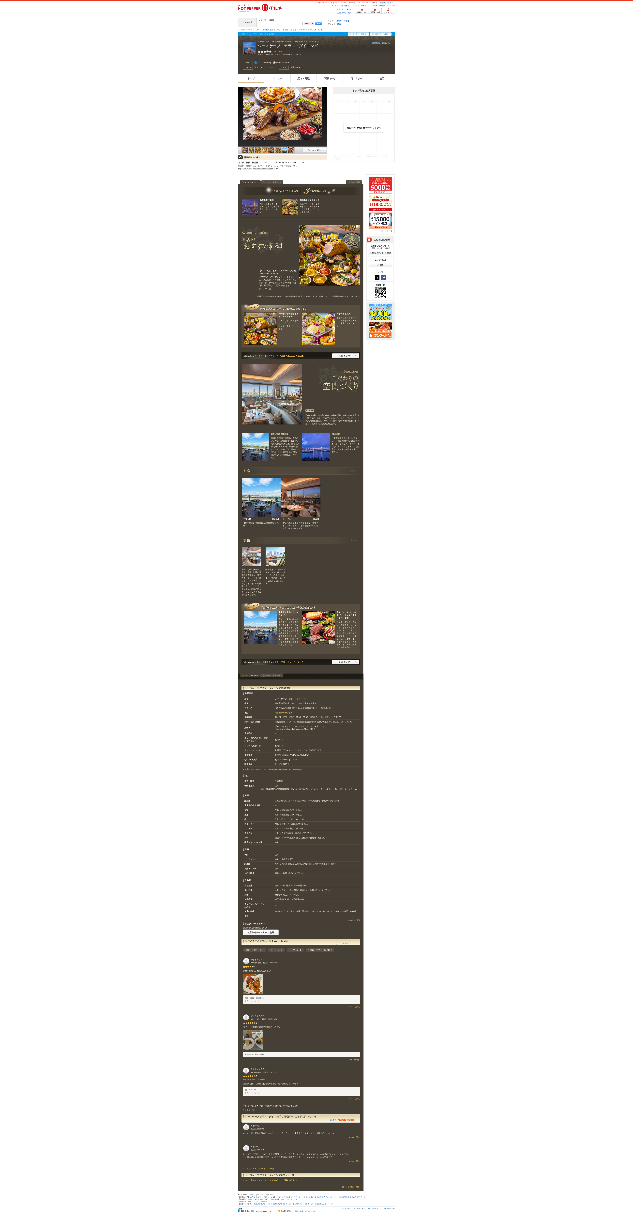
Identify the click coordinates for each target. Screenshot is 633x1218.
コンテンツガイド (361, 6)
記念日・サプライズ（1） (319, 950)
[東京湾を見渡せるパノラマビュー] (260, 627)
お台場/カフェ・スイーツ (327, 1197)
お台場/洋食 (311, 1197)
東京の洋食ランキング (282, 1204)
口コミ (356, 78)
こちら (257, 741)
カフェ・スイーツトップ (296, 1197)
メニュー (277, 78)
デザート (264, 1202)
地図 (381, 78)
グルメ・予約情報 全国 (264, 30)
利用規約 (375, 1208)
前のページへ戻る (247, 30)
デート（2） (276, 950)
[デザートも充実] (318, 329)
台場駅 (249, 1199)
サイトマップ (346, 1208)
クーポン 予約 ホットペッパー (383, 6)
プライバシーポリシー (361, 1208)
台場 (381, 3)
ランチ (300, 355)
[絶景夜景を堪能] (250, 207)
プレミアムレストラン (289, 1199)
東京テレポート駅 (261, 1199)
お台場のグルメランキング (303, 1204)
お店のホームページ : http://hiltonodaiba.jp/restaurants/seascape (273, 769)
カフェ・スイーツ (268, 67)
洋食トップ (281, 1197)
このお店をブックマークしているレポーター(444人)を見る (270, 1180)
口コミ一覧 (249, 1110)
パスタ (256, 1202)
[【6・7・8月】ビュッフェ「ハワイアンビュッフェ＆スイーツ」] (329, 255)
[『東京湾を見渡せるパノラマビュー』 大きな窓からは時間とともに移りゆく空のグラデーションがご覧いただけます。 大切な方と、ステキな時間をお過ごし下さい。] (316, 447)
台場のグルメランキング (324, 1204)
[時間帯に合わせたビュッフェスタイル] (260, 329)
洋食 (339, 24)
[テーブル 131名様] (300, 497)
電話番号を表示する (381, 43)
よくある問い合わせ (341, 6)
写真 (329, 78)
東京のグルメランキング (263, 1204)
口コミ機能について (347, 944)
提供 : (335, 1120)
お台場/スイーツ (359, 1197)
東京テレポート (389, 3)
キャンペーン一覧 (385, 231)
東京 (339, 21)
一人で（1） (294, 950)
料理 (283, 355)
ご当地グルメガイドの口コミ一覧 (259, 1168)
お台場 (346, 21)
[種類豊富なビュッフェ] (290, 207)
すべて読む (355, 1007)
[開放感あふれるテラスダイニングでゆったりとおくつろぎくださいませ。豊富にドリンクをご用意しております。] (275, 556)
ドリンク (291, 355)
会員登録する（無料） (345, 13)
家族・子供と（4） (254, 950)
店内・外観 (303, 78)
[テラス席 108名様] (261, 497)
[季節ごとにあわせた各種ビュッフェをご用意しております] (318, 627)
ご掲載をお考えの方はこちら (304, 1211)
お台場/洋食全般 (345, 1197)
